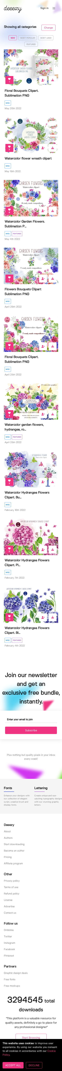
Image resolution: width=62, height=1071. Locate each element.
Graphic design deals (16, 973)
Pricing (8, 857)
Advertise (9, 906)
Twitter (8, 936)
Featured (17, 234)
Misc (8, 103)
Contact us (10, 913)
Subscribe (31, 730)
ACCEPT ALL (13, 1065)
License (8, 900)
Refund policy (11, 893)
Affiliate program (13, 863)
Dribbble (9, 930)
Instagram (9, 943)
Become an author (14, 851)
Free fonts (9, 979)
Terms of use (11, 887)
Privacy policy (11, 881)
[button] (54, 8)
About (7, 831)
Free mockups (12, 986)
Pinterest (9, 956)
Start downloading (14, 844)
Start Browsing (31, 1038)
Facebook (9, 949)
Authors (8, 838)
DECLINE (34, 1065)
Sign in (44, 8)
